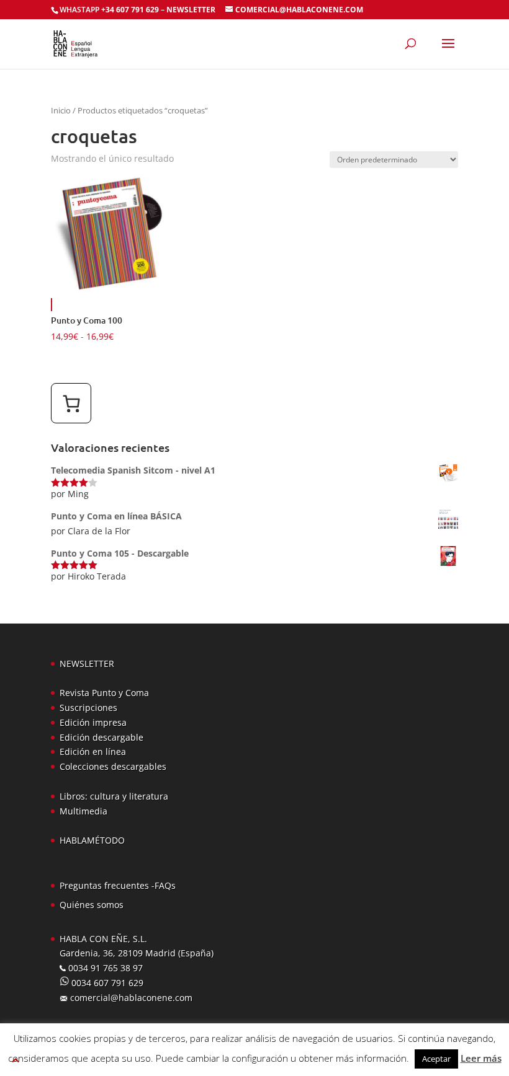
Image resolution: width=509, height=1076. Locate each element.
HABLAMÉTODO (92, 840)
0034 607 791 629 (106, 983)
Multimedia (83, 811)
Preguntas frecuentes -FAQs (118, 885)
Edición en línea (93, 751)
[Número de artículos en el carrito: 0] (71, 403)
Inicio (61, 110)
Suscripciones (88, 707)
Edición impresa (93, 722)
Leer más (481, 1058)
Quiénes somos (92, 905)
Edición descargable (101, 737)
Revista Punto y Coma (104, 693)
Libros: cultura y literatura (114, 796)
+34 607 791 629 (129, 9)
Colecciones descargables (113, 766)
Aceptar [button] (436, 1058)
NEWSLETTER (190, 9)
